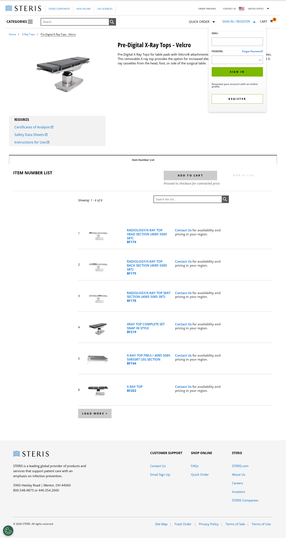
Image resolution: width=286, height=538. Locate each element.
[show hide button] (260, 60)
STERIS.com (240, 466)
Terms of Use (261, 524)
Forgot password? (252, 51)
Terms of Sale (235, 524)
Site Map (161, 524)
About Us (238, 474)
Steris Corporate (59, 8)
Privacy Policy (209, 524)
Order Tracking (207, 8)
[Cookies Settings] (8, 530)
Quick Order (200, 474)
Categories (17, 21)
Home (12, 34)
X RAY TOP (135, 389)
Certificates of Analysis (32, 127)
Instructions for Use (30, 142)
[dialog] (237, 70)
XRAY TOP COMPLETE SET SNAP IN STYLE (146, 328)
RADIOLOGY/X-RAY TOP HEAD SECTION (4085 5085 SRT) (147, 236)
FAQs (194, 466)
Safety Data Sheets (29, 134)
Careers (237, 483)
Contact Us (229, 8)
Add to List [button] (243, 175)
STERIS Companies (245, 500)
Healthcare (83, 8)
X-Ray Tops (28, 34)
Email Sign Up (160, 474)
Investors (238, 492)
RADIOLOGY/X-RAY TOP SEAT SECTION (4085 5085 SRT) (148, 297)
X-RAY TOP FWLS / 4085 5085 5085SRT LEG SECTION (148, 359)
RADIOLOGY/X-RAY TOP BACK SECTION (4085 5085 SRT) (147, 267)
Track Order (183, 524)
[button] (112, 22)
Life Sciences (104, 8)
